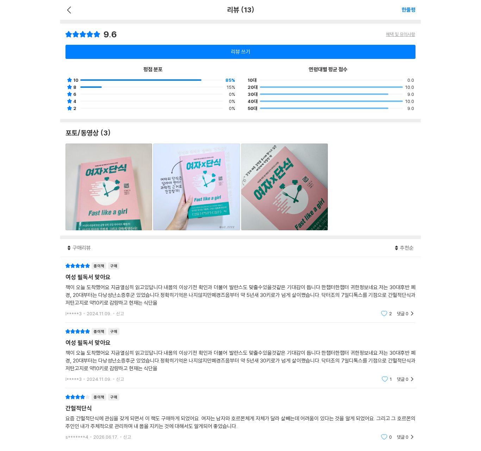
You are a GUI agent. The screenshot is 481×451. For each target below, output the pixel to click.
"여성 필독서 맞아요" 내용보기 (240, 289)
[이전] (68, 10)
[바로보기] (108, 187)
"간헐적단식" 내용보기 (240, 417)
